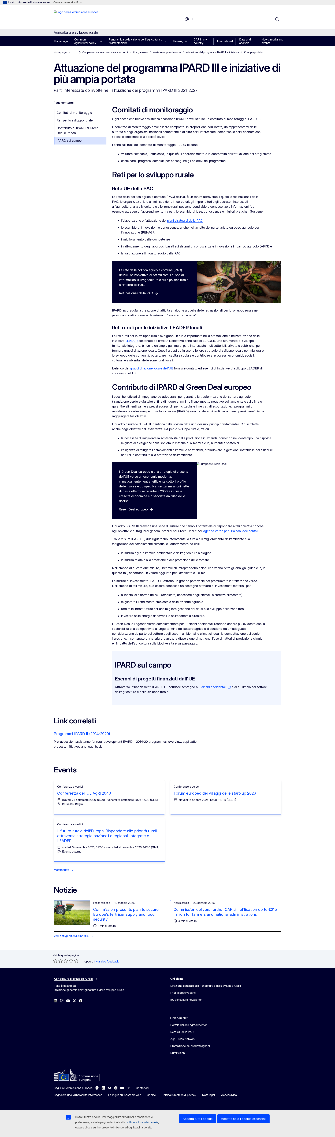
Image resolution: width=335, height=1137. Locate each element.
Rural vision (177, 1053)
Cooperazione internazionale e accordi (105, 52)
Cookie (151, 1095)
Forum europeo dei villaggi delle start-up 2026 (215, 793)
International (225, 41)
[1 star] (55, 960)
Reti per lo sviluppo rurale (75, 120)
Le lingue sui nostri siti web (124, 1095)
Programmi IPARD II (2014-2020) (82, 733)
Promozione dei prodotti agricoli (190, 1046)
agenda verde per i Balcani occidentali (230, 531)
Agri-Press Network (182, 1039)
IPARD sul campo (69, 140)
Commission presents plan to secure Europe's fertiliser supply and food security (126, 914)
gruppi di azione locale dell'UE (151, 368)
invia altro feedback (106, 961)
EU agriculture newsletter (186, 999)
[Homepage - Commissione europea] (76, 17)
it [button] (191, 19)
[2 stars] (58, 960)
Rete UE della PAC (181, 1032)
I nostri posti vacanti (183, 992)
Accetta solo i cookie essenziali (243, 1119)
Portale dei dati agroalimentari (188, 1025)
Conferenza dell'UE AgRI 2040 (84, 793)
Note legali (208, 1095)
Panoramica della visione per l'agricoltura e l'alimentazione (135, 41)
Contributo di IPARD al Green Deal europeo (77, 130)
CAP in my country (200, 41)
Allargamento (140, 52)
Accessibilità (229, 1095)
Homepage (61, 41)
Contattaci (142, 1088)
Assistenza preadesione (167, 52)
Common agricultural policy (85, 41)
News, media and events (272, 41)
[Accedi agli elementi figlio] (102, 41)
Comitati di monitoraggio (74, 112)
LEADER (131, 341)
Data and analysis (245, 41)
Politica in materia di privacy (179, 1095)
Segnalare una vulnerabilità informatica (78, 1095)
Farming (178, 41)
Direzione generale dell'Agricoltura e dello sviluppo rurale (205, 985)
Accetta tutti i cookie (198, 1119)
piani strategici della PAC (185, 220)
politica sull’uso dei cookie (142, 1122)
